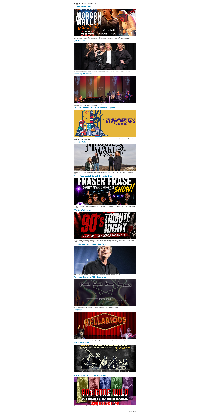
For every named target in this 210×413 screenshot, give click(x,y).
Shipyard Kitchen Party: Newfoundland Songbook (94, 108)
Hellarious (78, 310)
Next (134, 408)
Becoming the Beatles (83, 74)
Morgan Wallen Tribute (83, 7)
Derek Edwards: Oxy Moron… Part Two (90, 244)
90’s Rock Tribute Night (83, 210)
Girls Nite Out (79, 41)
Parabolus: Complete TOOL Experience (90, 277)
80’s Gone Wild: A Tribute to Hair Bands (90, 375)
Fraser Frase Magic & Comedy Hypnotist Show (93, 176)
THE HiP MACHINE (81, 343)
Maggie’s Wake (80, 142)
